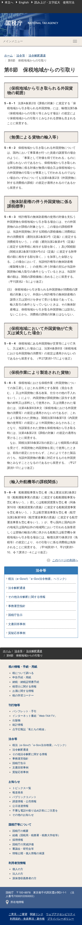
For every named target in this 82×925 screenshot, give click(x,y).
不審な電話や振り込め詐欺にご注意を (35, 810)
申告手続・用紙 (21, 677)
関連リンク (36, 914)
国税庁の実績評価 (23, 844)
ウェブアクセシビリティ (60, 914)
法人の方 (17, 873)
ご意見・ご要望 (18, 914)
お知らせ (14, 781)
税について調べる (23, 672)
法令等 (20, 55)
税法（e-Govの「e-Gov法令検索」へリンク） (38, 579)
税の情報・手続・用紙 (23, 666)
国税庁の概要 (20, 830)
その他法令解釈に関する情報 (26, 597)
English (24, 2)
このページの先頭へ (65, 560)
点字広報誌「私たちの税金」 (29, 729)
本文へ (9, 2)
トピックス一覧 (21, 788)
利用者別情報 (17, 863)
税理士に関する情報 (24, 686)
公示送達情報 (20, 805)
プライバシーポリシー (60, 918)
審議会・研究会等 (23, 848)
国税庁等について (20, 824)
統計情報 (17, 724)
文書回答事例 (16, 624)
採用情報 (17, 839)
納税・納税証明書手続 (25, 681)
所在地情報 (17, 902)
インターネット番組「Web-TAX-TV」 (34, 715)
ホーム (8, 55)
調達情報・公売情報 (24, 801)
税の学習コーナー (23, 695)
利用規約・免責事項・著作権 (27, 918)
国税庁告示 (15, 615)
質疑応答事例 (16, 633)
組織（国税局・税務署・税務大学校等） (36, 835)
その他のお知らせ (23, 814)
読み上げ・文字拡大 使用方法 (54, 2)
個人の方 (17, 869)
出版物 (16, 720)
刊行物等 (14, 705)
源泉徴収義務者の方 (24, 878)
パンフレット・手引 (24, 711)
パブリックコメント (24, 797)
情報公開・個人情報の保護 (28, 853)
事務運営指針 (16, 606)
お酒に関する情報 (23, 690)
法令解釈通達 (37, 55)
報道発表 (17, 792)
